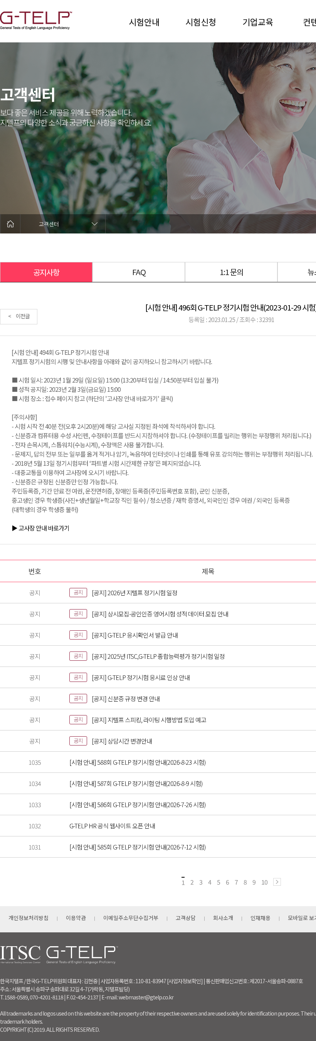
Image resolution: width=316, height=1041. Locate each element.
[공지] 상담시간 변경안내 (122, 740)
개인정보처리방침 (28, 918)
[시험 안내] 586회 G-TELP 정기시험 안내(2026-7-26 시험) (137, 804)
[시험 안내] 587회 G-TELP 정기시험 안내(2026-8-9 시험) (136, 783)
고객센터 (49, 224)
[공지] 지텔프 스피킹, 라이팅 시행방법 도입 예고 (149, 719)
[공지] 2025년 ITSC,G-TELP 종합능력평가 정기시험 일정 (158, 656)
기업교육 (257, 21)
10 (264, 882)
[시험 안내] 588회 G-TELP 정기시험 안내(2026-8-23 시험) (137, 762)
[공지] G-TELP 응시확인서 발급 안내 (135, 635)
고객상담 (186, 918)
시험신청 (200, 21)
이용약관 (76, 918)
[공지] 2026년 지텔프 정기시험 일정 (134, 592)
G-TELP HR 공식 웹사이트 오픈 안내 (112, 825)
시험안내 (144, 21)
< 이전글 (19, 316)
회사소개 (223, 918)
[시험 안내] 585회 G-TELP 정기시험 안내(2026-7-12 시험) (137, 846)
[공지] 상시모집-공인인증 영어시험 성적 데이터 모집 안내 (160, 613)
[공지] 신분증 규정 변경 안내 (126, 698)
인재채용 (260, 918)
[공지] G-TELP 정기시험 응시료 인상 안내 (141, 677)
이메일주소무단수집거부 (130, 918)
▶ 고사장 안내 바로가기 (40, 527)
